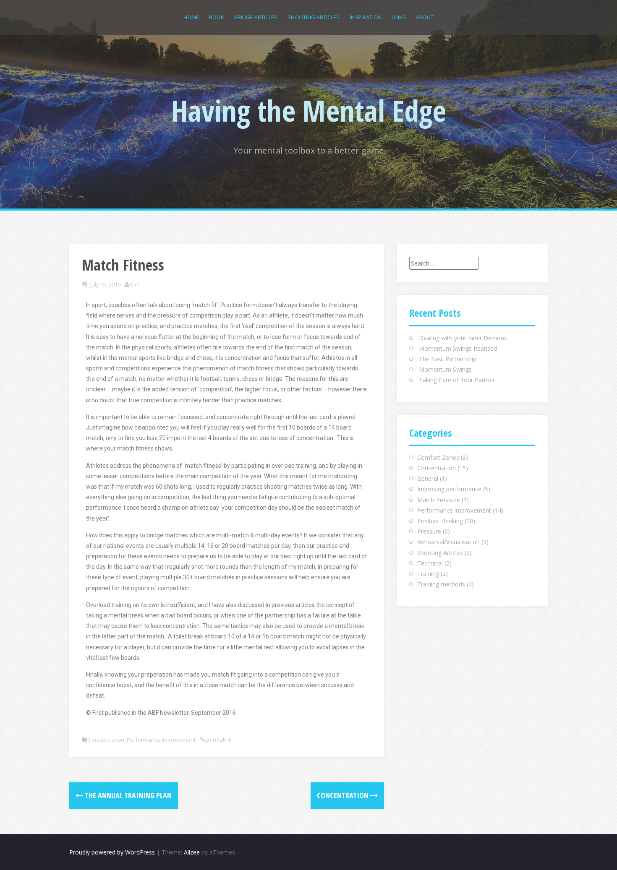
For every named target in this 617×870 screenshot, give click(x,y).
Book (216, 17)
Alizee (192, 852)
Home (191, 17)
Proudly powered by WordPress (112, 852)
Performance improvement (161, 739)
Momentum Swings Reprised (458, 348)
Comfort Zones (438, 457)
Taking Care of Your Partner (457, 380)
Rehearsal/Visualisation (448, 542)
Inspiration (366, 17)
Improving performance (449, 489)
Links (399, 17)
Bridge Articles (255, 17)
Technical (430, 563)
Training (428, 574)
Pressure (429, 531)
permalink (218, 739)
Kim (134, 284)
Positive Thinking (440, 521)
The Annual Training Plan (127, 795)
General (427, 478)
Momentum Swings (445, 369)
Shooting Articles (314, 17)
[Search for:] (443, 263)
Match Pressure (438, 500)
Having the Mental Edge (308, 110)
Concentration (106, 739)
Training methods (441, 584)
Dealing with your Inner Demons (463, 338)
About (425, 17)
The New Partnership (447, 359)
